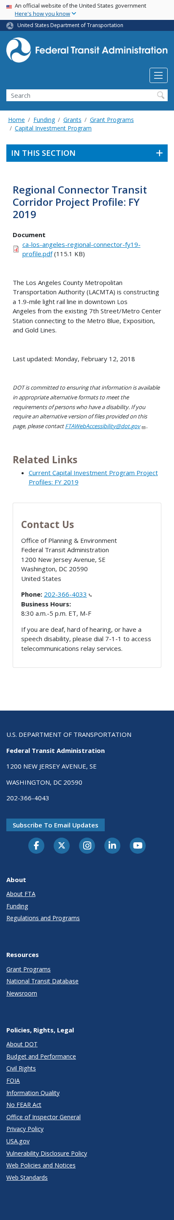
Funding (44, 120)
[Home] (87, 52)
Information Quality (33, 1093)
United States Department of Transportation (70, 25)
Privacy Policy (25, 1129)
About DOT (22, 1044)
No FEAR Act (23, 1105)
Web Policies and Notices (41, 1165)
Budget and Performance (41, 1056)
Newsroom (21, 993)
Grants (72, 120)
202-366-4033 (65, 594)
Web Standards (27, 1177)
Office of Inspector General (43, 1117)
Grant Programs (112, 120)
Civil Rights (21, 1068)
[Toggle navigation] (159, 75)
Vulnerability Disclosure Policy (46, 1153)
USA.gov (18, 1141)
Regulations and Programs (43, 918)
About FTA (20, 894)
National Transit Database (42, 981)
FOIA (13, 1080)
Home (16, 120)
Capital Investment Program (53, 128)
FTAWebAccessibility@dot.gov (102, 426)
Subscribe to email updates (55, 825)
